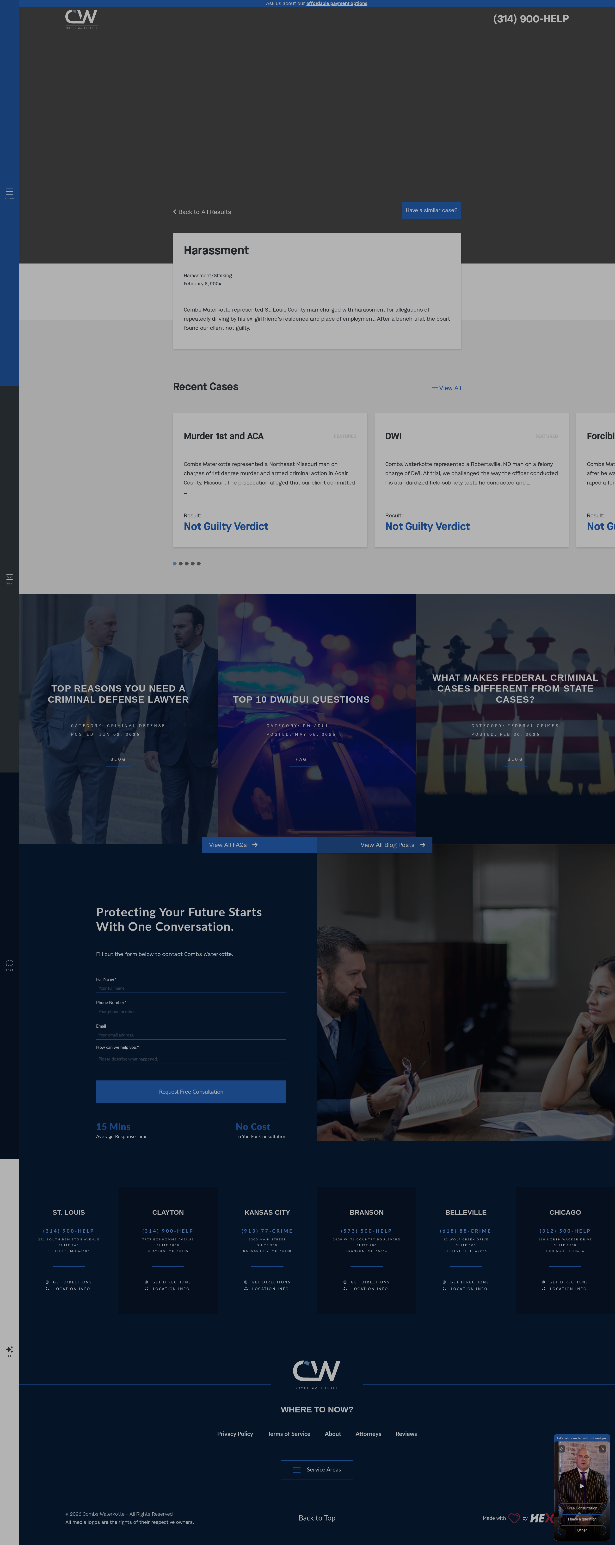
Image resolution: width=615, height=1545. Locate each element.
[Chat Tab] (307, 772)
